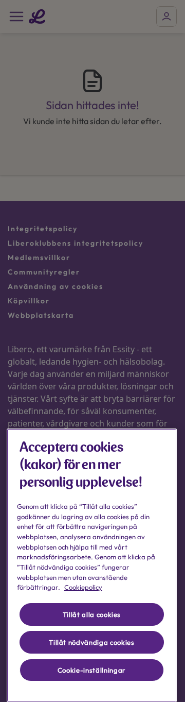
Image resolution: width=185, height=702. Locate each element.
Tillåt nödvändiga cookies (91, 642)
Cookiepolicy (83, 587)
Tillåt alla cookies (92, 614)
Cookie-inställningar (92, 670)
